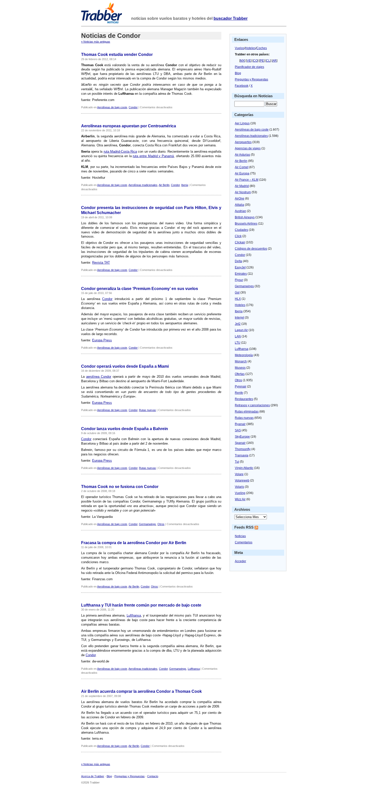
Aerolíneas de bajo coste (112, 107)
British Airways (245, 217)
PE (262, 60)
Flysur (239, 280)
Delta (238, 261)
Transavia (241, 455)
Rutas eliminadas (247, 411)
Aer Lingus (242, 123)
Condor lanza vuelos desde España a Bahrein (124, 429)
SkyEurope (242, 436)
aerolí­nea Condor (98, 376)
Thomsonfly (243, 449)
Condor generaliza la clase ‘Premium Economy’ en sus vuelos (139, 288)
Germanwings (147, 524)
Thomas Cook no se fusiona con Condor (119, 486)
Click (238, 236)
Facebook (241, 85)
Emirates (241, 273)
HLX (238, 299)
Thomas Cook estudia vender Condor (117, 54)
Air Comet (241, 167)
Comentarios (243, 542)
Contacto (152, 776)
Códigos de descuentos (251, 248)
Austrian (240, 211)
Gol (237, 292)
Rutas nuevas (147, 410)
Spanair (240, 443)
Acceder (240, 561)
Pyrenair (240, 386)
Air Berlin (164, 184)
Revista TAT (101, 262)
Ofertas (240, 374)
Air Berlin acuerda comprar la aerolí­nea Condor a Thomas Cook (141, 691)
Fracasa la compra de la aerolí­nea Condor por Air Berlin (133, 543)
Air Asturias (242, 154)
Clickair (240, 242)
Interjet (239, 317)
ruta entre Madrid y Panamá (153, 156)
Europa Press (102, 340)
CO (255, 60)
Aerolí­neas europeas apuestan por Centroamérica (128, 126)
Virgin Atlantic (244, 468)
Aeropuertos (243, 142)
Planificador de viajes (249, 67)
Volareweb (242, 480)
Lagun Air (241, 330)
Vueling (240, 493)
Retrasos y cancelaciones (252, 405)
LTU (237, 342)
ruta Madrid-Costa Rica (120, 151)
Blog (238, 73)
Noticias (240, 536)
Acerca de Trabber (92, 776)
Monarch (241, 361)
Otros (160, 524)
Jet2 (238, 324)
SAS (238, 430)
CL (268, 60)
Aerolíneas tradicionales (142, 184)
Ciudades (241, 230)
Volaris (239, 486)
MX (242, 60)
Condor (133, 107)
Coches (261, 48)
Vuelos (239, 48)
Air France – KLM (246, 179)
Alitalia (239, 205)
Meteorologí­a (244, 355)
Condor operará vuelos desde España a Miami (125, 366)
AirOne (239, 198)
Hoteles (250, 48)
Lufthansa (134, 615)
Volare (239, 474)
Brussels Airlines (246, 223)
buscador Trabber (231, 18)
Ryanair (240, 424)
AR (274, 60)
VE (249, 60)
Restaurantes (244, 399)
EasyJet (240, 267)
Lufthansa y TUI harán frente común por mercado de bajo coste (141, 605)
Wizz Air (240, 499)
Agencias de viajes (248, 148)
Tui (237, 461)
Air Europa (242, 173)
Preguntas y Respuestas (251, 79)
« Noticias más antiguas (95, 41)
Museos (240, 367)
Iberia (184, 184)
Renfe (239, 393)
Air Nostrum (243, 192)
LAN (238, 336)
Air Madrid (242, 186)
